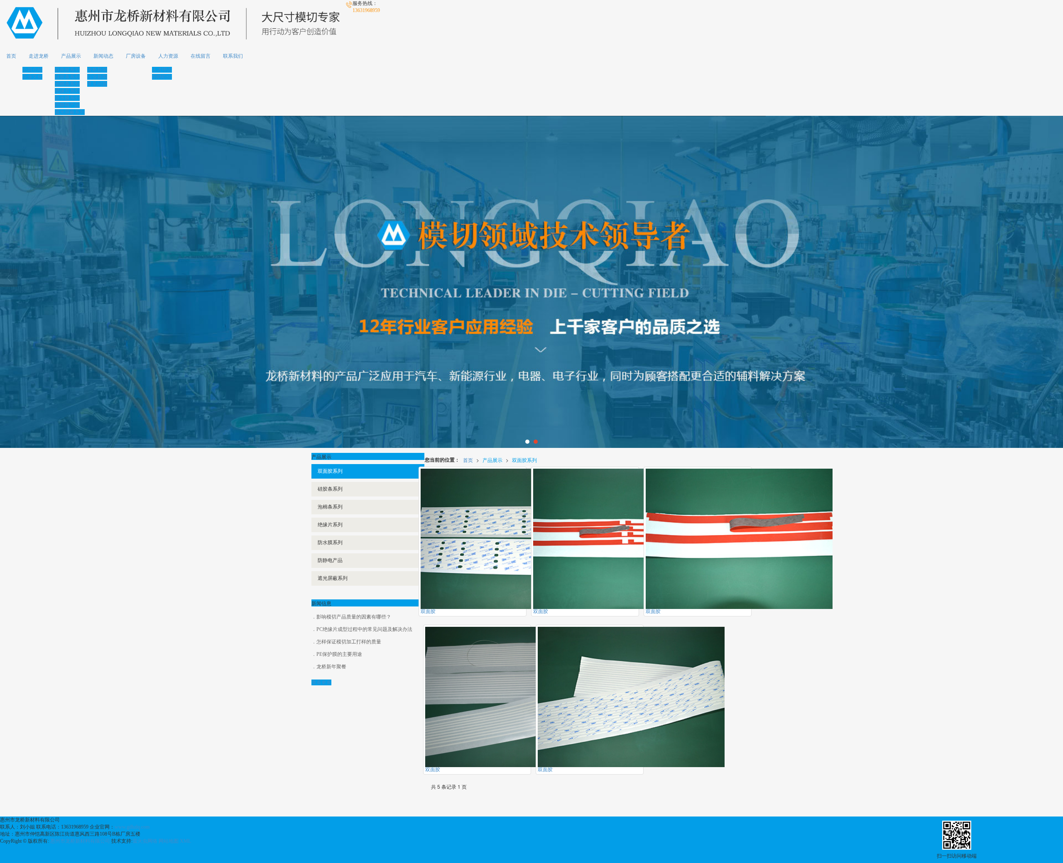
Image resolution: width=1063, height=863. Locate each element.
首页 (11, 56)
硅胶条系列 (67, 77)
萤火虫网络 (144, 841)
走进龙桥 (39, 56)
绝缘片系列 (67, 91)
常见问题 (97, 84)
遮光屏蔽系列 (70, 112)
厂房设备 (136, 56)
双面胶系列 (67, 70)
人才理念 (162, 70)
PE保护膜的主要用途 (339, 654)
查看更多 (321, 682)
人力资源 (168, 56)
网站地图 (169, 841)
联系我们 (233, 56)
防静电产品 (67, 105)
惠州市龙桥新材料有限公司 (80, 841)
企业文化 (32, 77)
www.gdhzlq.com (132, 827)
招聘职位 (162, 77)
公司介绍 (32, 70)
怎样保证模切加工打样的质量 (348, 642)
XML (185, 841)
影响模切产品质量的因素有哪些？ (353, 617)
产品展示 (71, 56)
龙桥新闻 (97, 70)
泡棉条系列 (67, 84)
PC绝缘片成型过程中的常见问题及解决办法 (364, 629)
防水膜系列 (67, 98)
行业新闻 (97, 77)
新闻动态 (103, 56)
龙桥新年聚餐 (331, 667)
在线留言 (201, 56)
